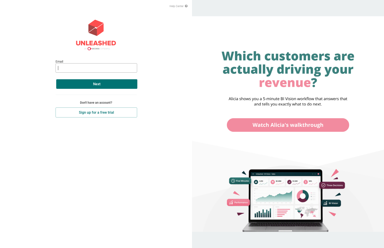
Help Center (177, 6)
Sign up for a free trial (96, 112)
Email (59, 61)
